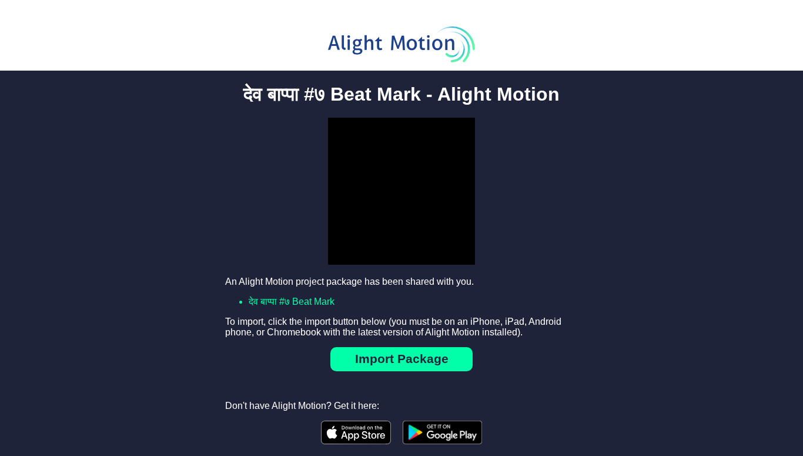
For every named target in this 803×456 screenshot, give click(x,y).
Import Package (402, 358)
